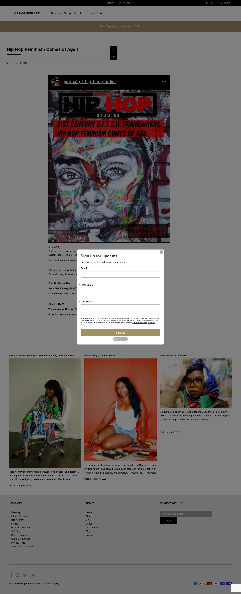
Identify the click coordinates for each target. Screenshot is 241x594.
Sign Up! (120, 333)
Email (84, 268)
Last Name (86, 301)
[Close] (161, 252)
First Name (87, 285)
